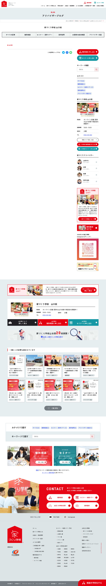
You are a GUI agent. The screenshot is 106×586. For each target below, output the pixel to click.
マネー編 (59, 537)
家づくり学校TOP (69, 20)
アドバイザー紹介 (38, 538)
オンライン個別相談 (48, 473)
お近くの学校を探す (62, 546)
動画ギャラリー (86, 547)
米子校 (72, 560)
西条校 (59, 566)
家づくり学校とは (38, 532)
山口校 (72, 557)
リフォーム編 (60, 540)
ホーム (35, 528)
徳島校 (65, 566)
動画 (37, 470)
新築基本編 (60, 531)
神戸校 (59, 554)
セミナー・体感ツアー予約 (63, 528)
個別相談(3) (81, 84)
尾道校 (59, 557)
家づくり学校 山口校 (84, 20)
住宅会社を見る (86, 551)
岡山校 (65, 554)
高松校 (59, 563)
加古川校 (73, 552)
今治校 (72, 563)
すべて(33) (81, 81)
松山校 (65, 563)
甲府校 (59, 552)
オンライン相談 (38, 560)
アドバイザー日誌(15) (84, 93)
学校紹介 (77, 20)
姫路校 (65, 552)
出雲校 (65, 560)
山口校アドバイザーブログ (95, 20)
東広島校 (66, 557)
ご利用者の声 (37, 548)
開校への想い (86, 540)
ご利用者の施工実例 (39, 551)
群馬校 (72, 549)
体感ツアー (60, 542)
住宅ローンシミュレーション (90, 544)
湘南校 (65, 549)
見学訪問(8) (81, 90)
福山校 (72, 554)
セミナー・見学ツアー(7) (85, 87)
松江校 (59, 560)
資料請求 (85, 537)
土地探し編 (60, 534)
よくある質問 (36, 542)
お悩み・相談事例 (38, 535)
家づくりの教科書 (87, 531)
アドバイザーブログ (88, 534)
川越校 (59, 549)
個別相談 (36, 557)
